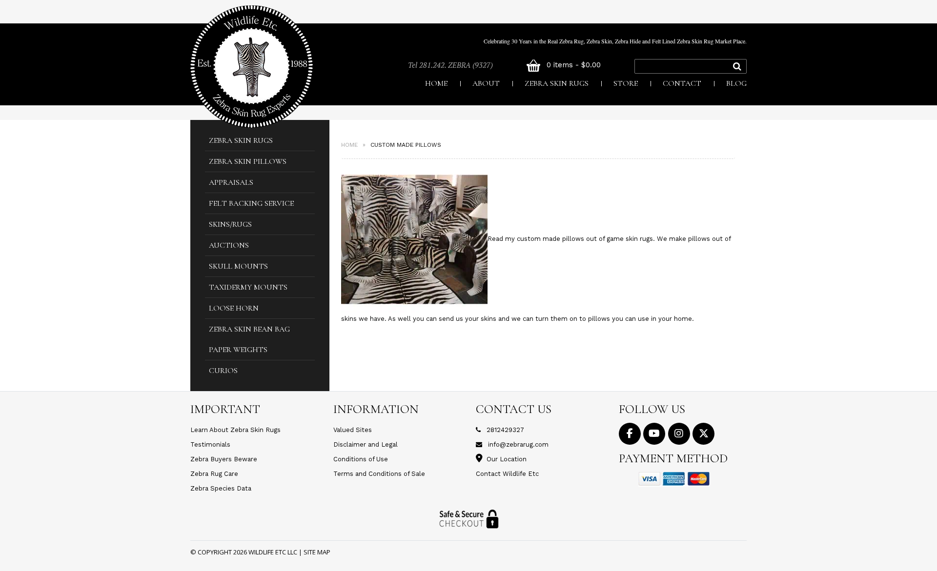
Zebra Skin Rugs (557, 83)
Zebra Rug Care (214, 473)
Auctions (229, 245)
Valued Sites (352, 429)
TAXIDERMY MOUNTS (248, 287)
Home (436, 83)
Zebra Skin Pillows (247, 161)
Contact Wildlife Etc (507, 473)
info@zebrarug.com (518, 444)
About (486, 83)
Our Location (507, 459)
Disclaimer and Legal (365, 444)
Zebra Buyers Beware (223, 459)
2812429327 (505, 429)
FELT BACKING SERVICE (251, 203)
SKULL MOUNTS (238, 266)
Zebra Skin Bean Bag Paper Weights (249, 339)
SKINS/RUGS (230, 224)
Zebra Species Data (220, 488)
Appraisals (231, 182)
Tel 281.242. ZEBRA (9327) (450, 65)
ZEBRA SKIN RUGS (241, 140)
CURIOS (223, 370)
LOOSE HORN (234, 308)
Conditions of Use (360, 459)
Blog (736, 83)
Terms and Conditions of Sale (379, 473)
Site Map (317, 552)
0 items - (572, 64)
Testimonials (210, 444)
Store (625, 83)
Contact (682, 83)
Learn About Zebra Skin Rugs (235, 429)
